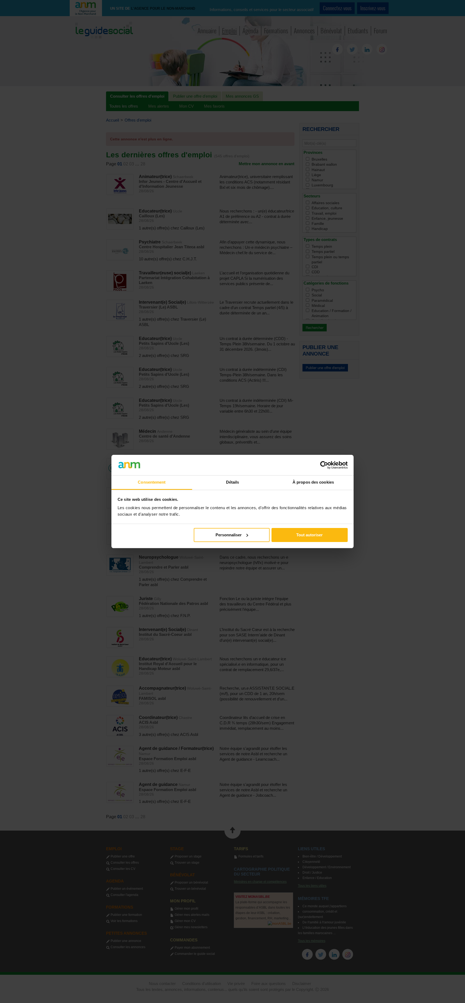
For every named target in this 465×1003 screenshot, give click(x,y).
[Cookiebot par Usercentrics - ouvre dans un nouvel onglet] (324, 465)
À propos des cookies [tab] (313, 482)
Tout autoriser (309, 535)
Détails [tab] (232, 482)
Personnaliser (229, 535)
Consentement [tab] (151, 482)
